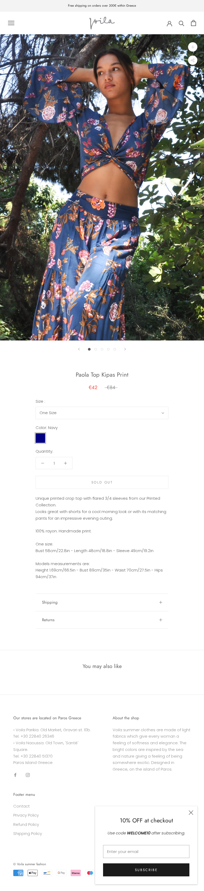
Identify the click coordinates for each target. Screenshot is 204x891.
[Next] (125, 349)
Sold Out (102, 482)
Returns (48, 620)
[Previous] (79, 349)
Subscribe (146, 869)
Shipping (50, 602)
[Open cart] (193, 23)
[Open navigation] (11, 23)
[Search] (181, 23)
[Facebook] (15, 774)
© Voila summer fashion (29, 864)
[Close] (191, 812)
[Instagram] (28, 774)
